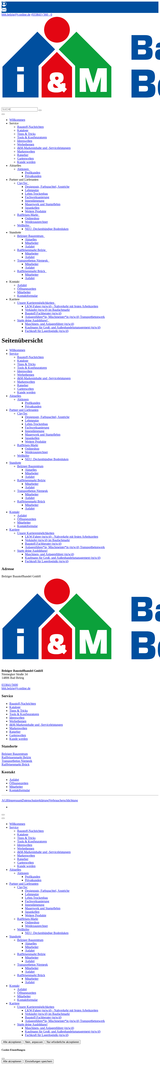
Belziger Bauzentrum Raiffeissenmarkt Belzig (16, 755)
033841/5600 (10, 684)
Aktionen (23, 169)
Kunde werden (26, 162)
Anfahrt (30, 246)
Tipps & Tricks (26, 133)
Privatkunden (33, 176)
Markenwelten (26, 151)
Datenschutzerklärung (35, 800)
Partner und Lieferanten (23, 410)
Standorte (15, 462)
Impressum (15, 800)
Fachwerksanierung (37, 197)
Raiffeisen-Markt (28, 214)
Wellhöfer (23, 225)
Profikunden (32, 172)
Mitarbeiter (31, 243)
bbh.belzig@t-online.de (16, 14)
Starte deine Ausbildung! (32, 320)
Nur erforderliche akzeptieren (63, 1042)
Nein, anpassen (34, 1042)
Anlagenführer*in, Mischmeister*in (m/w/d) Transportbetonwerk (65, 317)
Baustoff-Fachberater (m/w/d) (43, 313)
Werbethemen (25, 144)
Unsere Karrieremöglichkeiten (36, 302)
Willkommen (17, 119)
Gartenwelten (25, 158)
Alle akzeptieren (12, 1042)
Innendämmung (34, 200)
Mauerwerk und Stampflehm (42, 204)
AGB (5, 800)
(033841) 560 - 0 (41, 14)
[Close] (3, 818)
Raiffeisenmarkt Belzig (31, 250)
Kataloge (22, 130)
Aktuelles (31, 239)
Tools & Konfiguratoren (32, 137)
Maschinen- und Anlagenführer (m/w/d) (49, 324)
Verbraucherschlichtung (63, 800)
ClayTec (22, 183)
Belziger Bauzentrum (30, 236)
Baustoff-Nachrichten (30, 126)
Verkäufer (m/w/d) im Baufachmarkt (47, 309)
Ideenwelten (24, 141)
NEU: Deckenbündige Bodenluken (46, 229)
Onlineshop (32, 218)
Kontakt (14, 512)
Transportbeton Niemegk (33, 260)
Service (14, 353)
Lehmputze (32, 190)
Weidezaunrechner (36, 221)
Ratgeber (22, 155)
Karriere (14, 529)
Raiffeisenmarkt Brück (31, 271)
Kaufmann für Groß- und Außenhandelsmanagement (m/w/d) (62, 327)
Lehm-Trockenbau (36, 193)
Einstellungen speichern (38, 1061)
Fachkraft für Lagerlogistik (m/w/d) (46, 331)
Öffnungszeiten (26, 288)
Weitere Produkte (35, 211)
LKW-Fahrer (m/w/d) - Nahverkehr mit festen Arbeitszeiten (61, 306)
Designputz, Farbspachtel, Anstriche (47, 186)
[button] (3, 114)
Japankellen (32, 207)
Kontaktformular (27, 295)
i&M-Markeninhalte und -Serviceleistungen (44, 148)
